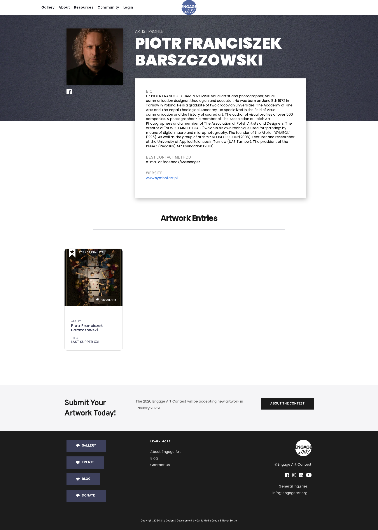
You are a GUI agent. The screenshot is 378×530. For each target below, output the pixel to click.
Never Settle (229, 521)
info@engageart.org (290, 492)
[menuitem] (49, 7)
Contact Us (160, 464)
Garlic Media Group (207, 521)
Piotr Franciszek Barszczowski (87, 328)
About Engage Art (165, 451)
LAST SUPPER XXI (85, 341)
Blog (154, 458)
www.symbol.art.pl (162, 177)
